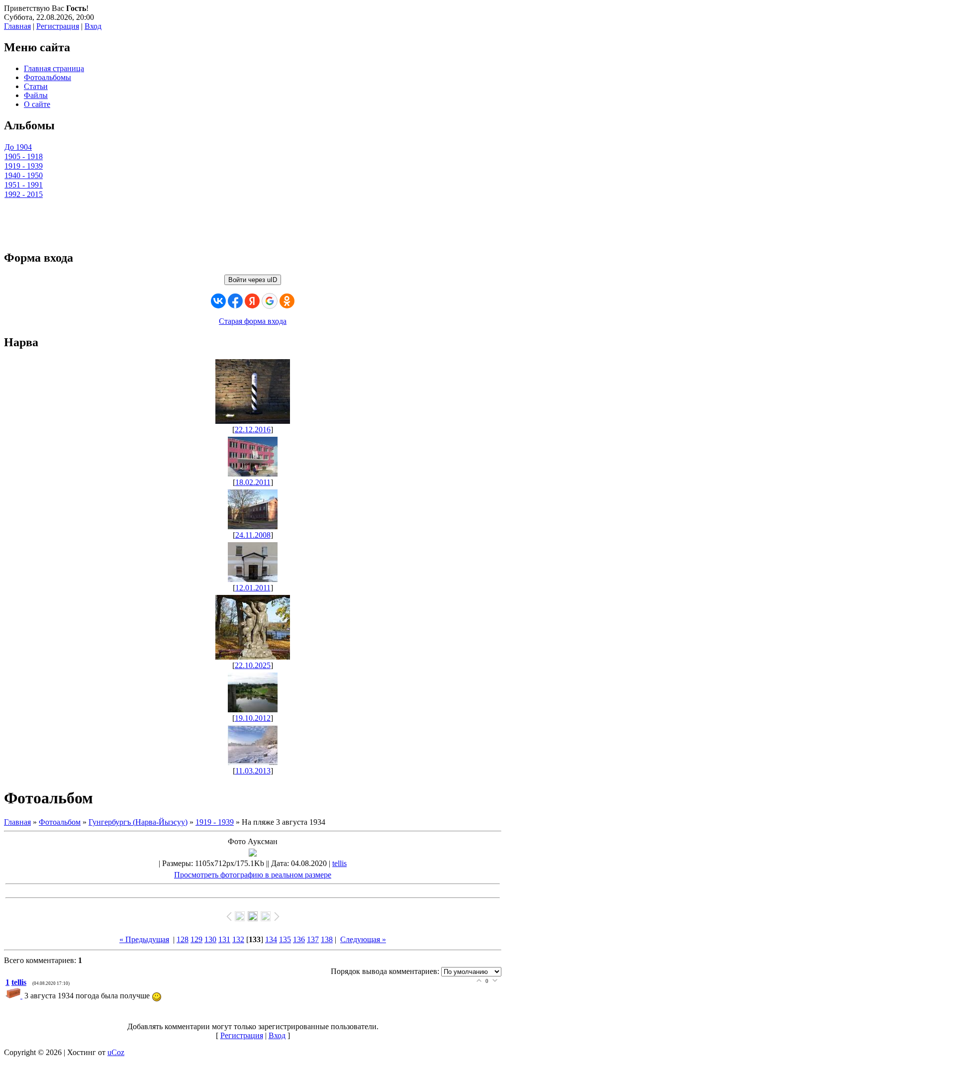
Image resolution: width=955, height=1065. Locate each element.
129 (196, 939)
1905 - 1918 (23, 156)
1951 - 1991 (23, 185)
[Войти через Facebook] (235, 300)
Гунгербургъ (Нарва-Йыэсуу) (138, 822)
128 (183, 939)
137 (313, 939)
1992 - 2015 (23, 194)
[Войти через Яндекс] (252, 300)
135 (285, 939)
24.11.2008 (253, 535)
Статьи (36, 86)
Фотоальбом (60, 822)
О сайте (37, 104)
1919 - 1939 (23, 166)
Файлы (36, 95)
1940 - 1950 (23, 175)
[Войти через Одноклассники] (287, 300)
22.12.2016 (253, 429)
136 (299, 939)
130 (210, 939)
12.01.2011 (253, 587)
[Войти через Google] (270, 301)
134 (271, 939)
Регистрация (57, 26)
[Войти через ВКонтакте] (218, 300)
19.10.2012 (253, 718)
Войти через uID (252, 280)
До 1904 (18, 147)
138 (327, 939)
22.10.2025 (253, 665)
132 (238, 939)
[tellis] (14, 995)
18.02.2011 (253, 482)
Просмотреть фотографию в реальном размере (252, 875)
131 (224, 939)
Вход (93, 26)
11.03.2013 (253, 771)
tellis (339, 863)
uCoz (115, 1052)
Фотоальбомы (47, 77)
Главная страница (54, 68)
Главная (17, 26)
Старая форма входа (252, 321)
